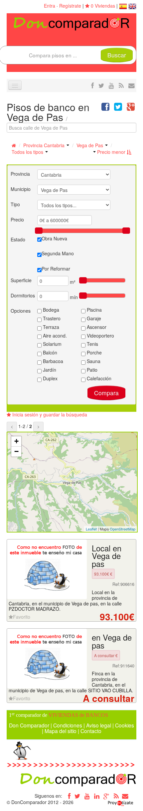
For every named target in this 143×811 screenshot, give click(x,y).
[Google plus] (106, 795)
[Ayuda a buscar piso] (131, 85)
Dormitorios (23, 295)
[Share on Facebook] (105, 108)
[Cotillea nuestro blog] (121, 85)
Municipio (21, 189)
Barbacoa (52, 361)
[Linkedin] (97, 795)
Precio (17, 219)
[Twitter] (77, 795)
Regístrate (70, 5)
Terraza (50, 327)
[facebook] (92, 85)
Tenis (91, 344)
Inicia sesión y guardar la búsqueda (49, 414)
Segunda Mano (58, 253)
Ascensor (95, 327)
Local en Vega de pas (106, 556)
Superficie (21, 280)
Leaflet (91, 528)
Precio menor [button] (111, 152)
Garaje (93, 318)
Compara (106, 393)
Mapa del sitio (60, 730)
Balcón (49, 352)
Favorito (21, 616)
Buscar (116, 55)
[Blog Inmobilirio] (116, 795)
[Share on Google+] (131, 108)
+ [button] (16, 441)
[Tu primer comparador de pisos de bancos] (71, 23)
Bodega (50, 309)
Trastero (51, 318)
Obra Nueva (54, 238)
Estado (18, 239)
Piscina (93, 309)
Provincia (20, 173)
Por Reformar (56, 268)
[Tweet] (118, 108)
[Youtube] (87, 795)
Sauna (92, 361)
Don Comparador (29, 725)
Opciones (21, 310)
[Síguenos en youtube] (111, 85)
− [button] (16, 451)
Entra (49, 5)
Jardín (49, 369)
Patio (91, 369)
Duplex (50, 378)
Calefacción (98, 378)
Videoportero (99, 335)
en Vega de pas (112, 641)
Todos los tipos (28, 152)
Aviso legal (98, 725)
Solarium (52, 344)
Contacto (90, 730)
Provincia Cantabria (44, 145)
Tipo (15, 204)
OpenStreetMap (122, 528)
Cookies (124, 725)
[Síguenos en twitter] (101, 85)
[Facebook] (68, 795)
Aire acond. (54, 335)
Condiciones (67, 725)
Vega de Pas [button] (90, 145)
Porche (93, 352)
